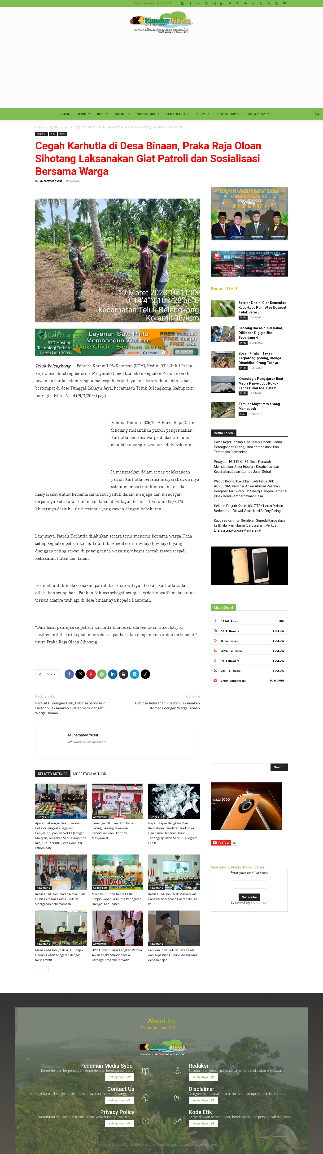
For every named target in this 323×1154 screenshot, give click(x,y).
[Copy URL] (145, 674)
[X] (268, 3)
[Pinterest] (229, 3)
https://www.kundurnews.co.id (87, 742)
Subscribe (277, 680)
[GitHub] (206, 3)
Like (281, 621)
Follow (278, 631)
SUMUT (120, 114)
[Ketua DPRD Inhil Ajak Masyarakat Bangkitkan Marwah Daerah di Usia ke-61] (174, 872)
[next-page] (46, 969)
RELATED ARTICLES (53, 774)
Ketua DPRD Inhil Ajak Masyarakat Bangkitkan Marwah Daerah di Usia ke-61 (172, 899)
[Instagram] (214, 3)
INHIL (62, 133)
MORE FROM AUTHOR (89, 774)
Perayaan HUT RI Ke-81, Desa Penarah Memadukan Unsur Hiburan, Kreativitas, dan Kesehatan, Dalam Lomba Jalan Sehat (246, 466)
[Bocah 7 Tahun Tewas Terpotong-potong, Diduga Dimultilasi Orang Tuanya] (223, 359)
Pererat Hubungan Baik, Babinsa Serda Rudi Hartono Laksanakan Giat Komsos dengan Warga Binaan (70, 708)
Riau (101, 114)
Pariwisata (255, 114)
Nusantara (146, 114)
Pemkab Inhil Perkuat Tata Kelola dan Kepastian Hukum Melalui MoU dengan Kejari (173, 955)
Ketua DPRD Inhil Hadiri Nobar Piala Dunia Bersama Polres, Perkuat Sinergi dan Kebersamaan (60, 899)
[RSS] (237, 3)
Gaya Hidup (226, 114)
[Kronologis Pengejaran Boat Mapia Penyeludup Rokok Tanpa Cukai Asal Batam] (223, 384)
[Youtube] (284, 3)
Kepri (81, 114)
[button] (317, 114)
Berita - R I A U (224, 288)
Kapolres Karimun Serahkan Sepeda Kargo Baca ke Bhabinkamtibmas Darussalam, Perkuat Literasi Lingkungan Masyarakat (249, 525)
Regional (53, 127)
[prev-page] (38, 969)
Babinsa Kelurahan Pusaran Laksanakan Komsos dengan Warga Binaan (167, 705)
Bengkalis (43, 817)
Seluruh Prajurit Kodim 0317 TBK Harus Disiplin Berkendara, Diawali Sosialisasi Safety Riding (248, 508)
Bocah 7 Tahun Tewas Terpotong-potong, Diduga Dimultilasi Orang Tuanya (260, 358)
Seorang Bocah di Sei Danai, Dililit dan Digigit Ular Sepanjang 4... (261, 332)
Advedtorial (100, 817)
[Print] (123, 674)
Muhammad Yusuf (50, 180)
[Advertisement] (161, 73)
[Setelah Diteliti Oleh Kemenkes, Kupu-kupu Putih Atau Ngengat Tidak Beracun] (223, 308)
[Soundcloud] (245, 3)
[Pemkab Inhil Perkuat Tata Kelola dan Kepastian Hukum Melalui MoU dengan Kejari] (174, 928)
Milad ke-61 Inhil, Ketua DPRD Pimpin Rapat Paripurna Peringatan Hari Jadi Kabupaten (116, 899)
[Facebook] (190, 3)
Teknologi (175, 114)
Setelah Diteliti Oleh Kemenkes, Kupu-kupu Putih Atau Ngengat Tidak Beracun (263, 307)
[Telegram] (134, 674)
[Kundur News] (161, 22)
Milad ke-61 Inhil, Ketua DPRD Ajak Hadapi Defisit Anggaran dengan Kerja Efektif (59, 955)
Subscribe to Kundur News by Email (238, 867)
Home (65, 114)
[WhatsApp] (102, 674)
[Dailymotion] (182, 3)
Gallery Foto (100, 887)
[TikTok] (253, 3)
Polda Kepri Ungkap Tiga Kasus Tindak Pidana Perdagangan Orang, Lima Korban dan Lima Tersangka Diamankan (248, 447)
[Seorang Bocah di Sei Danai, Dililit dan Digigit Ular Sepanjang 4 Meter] (223, 334)
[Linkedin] (221, 3)
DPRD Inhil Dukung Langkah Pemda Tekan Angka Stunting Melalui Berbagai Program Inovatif (117, 955)
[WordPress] (276, 3)
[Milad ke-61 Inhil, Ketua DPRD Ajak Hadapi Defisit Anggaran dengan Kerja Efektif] (61, 928)
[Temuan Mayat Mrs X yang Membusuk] (223, 410)
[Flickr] (198, 3)
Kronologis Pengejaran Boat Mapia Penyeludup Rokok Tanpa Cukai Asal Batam (261, 383)
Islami (201, 114)
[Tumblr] (260, 3)
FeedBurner (259, 903)
